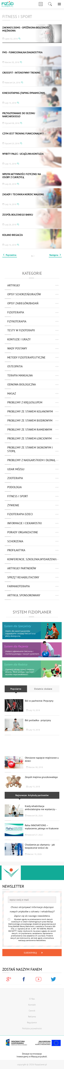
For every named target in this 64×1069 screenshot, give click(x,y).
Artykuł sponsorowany (23, 595)
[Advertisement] (32, 744)
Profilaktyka (16, 550)
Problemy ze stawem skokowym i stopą (30, 449)
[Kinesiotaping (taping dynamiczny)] (32, 97)
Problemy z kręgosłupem (24, 402)
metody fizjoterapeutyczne (26, 357)
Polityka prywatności (32, 1028)
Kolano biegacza (12, 234)
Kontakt (32, 1004)
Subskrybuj (30, 952)
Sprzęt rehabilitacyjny (23, 577)
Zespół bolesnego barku (17, 214)
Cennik (32, 1010)
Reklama (32, 1016)
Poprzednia (11, 255)
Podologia (14, 487)
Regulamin (32, 1022)
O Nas (32, 998)
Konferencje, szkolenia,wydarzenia (32, 559)
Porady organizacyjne (22, 532)
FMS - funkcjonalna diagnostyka (22, 52)
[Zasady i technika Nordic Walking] (32, 198)
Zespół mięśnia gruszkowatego (41, 777)
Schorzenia (15, 541)
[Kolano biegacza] (32, 239)
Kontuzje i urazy (19, 339)
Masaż (11, 393)
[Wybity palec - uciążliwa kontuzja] (32, 157)
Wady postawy (17, 348)
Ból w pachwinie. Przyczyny (39, 700)
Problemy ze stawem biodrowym (29, 420)
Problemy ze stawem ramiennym (29, 429)
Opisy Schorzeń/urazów (24, 294)
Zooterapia (15, 478)
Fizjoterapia (15, 312)
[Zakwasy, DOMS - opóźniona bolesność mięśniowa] (32, 33)
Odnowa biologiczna (21, 384)
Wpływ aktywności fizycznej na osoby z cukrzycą (21, 175)
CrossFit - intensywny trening (21, 72)
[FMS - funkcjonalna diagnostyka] (32, 56)
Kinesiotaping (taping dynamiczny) (23, 92)
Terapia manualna (20, 375)
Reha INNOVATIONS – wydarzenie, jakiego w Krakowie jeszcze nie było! (42, 828)
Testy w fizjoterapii (21, 330)
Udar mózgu (15, 469)
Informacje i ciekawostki (24, 523)
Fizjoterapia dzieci (20, 514)
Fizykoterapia (16, 321)
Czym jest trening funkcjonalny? (23, 133)
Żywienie (13, 505)
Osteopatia (15, 366)
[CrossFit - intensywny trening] (32, 76)
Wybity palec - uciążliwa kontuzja (22, 153)
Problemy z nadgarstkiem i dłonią (31, 460)
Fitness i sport (17, 496)
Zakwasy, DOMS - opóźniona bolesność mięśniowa (25, 29)
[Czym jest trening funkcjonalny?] (32, 137)
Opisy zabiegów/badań (22, 303)
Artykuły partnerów (21, 568)
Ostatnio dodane (43, 688)
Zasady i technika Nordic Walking (23, 194)
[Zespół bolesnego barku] (32, 218)
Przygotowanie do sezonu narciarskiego (18, 115)
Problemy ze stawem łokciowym (29, 438)
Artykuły (13, 285)
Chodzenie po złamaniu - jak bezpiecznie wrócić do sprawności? (40, 847)
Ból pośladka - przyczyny (38, 720)
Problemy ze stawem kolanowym (30, 411)
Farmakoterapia (18, 586)
